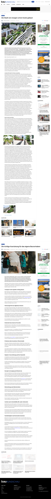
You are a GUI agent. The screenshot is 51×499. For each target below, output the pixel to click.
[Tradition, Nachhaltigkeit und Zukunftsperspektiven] (6, 223)
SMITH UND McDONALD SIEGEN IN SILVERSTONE (30, 472)
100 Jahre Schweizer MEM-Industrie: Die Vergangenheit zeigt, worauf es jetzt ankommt (44, 111)
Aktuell (3, 15)
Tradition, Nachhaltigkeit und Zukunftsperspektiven (5, 227)
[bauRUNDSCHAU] (8, 1)
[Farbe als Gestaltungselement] (30, 223)
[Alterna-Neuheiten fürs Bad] (6, 232)
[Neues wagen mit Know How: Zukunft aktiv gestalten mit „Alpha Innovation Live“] (6, 467)
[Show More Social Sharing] (49, 20)
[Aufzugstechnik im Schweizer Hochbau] (18, 223)
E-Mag (23, 4)
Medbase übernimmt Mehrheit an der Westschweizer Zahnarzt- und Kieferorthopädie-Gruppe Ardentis (44, 134)
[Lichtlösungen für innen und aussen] (18, 232)
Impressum (42, 1)
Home (4, 4)
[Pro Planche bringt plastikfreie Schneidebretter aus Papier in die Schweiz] (39, 96)
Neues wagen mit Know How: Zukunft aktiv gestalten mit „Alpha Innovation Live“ (6, 472)
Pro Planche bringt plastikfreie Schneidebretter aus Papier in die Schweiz (45, 96)
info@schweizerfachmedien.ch (44, 491)
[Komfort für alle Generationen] (44, 118)
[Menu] (1, 4)
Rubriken (8, 4)
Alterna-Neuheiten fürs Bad (5, 236)
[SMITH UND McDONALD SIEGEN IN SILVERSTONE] (30, 467)
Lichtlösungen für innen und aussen (17, 237)
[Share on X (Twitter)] (43, 20)
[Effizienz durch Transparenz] (30, 232)
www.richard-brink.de (8, 215)
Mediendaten (18, 4)
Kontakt (36, 1)
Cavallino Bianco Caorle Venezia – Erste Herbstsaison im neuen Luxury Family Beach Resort (45, 80)
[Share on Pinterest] (44, 20)
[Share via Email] (47, 20)
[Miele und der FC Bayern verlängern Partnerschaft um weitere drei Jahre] (39, 91)
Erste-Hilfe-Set (13, 337)
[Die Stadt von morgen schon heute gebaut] (18, 34)
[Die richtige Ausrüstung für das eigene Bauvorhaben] (18, 262)
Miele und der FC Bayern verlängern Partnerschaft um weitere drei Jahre (45, 91)
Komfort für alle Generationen (44, 122)
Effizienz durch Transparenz (29, 236)
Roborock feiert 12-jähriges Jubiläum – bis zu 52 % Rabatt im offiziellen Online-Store (6, 462)
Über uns (39, 1)
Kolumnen (13, 4)
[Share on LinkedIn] (46, 20)
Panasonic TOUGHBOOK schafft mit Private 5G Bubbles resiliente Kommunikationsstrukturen (45, 86)
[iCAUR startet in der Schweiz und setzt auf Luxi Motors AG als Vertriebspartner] (18, 467)
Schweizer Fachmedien (6, 20)
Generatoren (23, 378)
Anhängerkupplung (27, 297)
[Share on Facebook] (42, 20)
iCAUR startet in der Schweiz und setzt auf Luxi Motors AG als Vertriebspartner (18, 472)
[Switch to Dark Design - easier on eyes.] (49, 4)
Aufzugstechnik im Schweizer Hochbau (17, 227)
